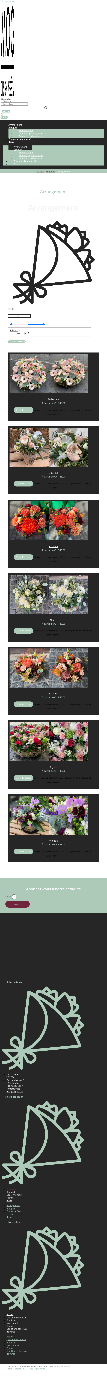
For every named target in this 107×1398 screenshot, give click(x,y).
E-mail (8, 896)
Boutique (50, 171)
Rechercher (6, 99)
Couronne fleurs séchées (20, 139)
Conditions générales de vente (17, 1330)
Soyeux (53, 767)
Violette (53, 840)
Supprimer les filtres (17, 342)
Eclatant (53, 546)
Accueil (40, 171)
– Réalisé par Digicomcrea (33, 1369)
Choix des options (23, 410)
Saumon (53, 693)
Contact (10, 1326)
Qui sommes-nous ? (16, 1317)
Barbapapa (53, 399)
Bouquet (12, 127)
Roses (11, 142)
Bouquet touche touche (30, 136)
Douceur (53, 472)
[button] (53, 309)
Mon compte (13, 1323)
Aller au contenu (7, 1)
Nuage (53, 620)
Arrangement (15, 124)
